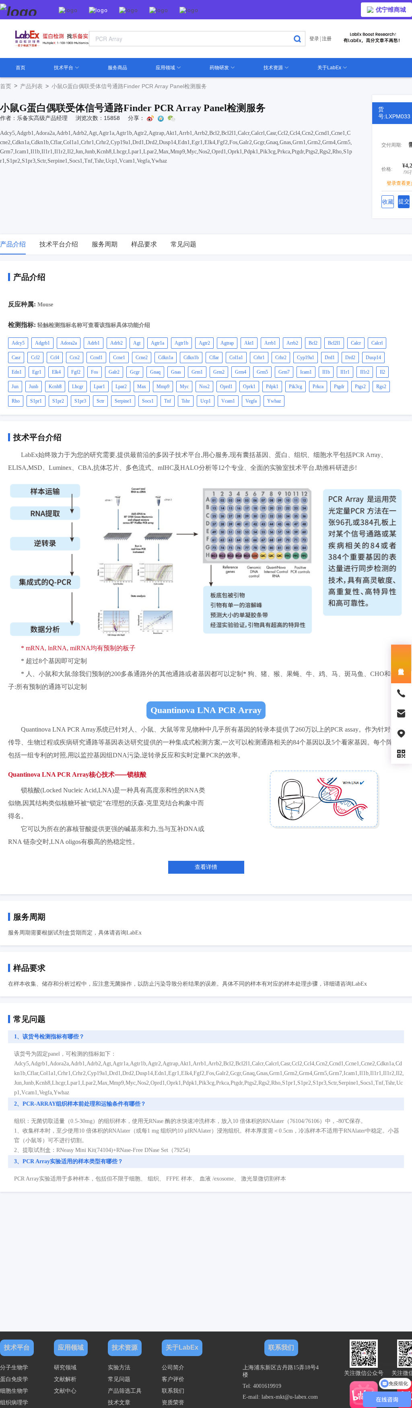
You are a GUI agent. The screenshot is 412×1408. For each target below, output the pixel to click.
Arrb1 (270, 343)
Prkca (318, 386)
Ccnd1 (96, 357)
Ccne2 (142, 357)
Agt (136, 343)
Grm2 (219, 372)
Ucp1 (205, 401)
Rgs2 (381, 386)
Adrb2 (116, 343)
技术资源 (274, 67)
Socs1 (148, 401)
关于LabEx (329, 67)
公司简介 (173, 1368)
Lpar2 (121, 386)
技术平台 (64, 67)
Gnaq (155, 372)
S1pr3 (80, 401)
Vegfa (251, 401)
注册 (327, 38)
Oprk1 (249, 386)
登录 (314, 38)
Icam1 (306, 372)
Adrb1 (93, 343)
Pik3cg (295, 386)
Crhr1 (259, 357)
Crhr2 (280, 357)
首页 (20, 67)
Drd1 (330, 357)
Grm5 (262, 372)
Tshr (185, 401)
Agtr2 (204, 343)
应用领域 (166, 67)
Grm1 (197, 372)
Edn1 (17, 372)
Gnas (176, 372)
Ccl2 (35, 357)
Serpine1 (123, 401)
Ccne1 (119, 357)
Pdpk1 (272, 386)
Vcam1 (228, 401)
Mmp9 (163, 386)
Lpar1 (99, 386)
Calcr (356, 343)
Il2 (382, 372)
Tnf (167, 401)
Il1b (326, 372)
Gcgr (135, 372)
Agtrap (227, 343)
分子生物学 (14, 1368)
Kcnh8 (55, 386)
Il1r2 (364, 372)
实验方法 (119, 1368)
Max (141, 386)
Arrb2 (292, 343)
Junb (33, 386)
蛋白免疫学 (14, 1379)
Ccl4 (54, 357)
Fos (94, 372)
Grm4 (240, 372)
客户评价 (173, 1379)
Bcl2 (313, 343)
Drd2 (350, 357)
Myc (184, 386)
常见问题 (119, 1379)
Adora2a (68, 343)
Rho (16, 401)
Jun (15, 386)
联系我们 (173, 1391)
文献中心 (65, 1391)
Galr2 (114, 372)
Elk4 (56, 372)
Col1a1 (236, 357)
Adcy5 (18, 343)
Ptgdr (339, 386)
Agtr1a (157, 343)
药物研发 (220, 67)
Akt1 (249, 343)
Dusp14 (373, 357)
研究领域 (65, 1368)
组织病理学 (14, 1403)
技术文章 (119, 1403)
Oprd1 (226, 386)
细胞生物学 (14, 1391)
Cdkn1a (165, 357)
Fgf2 (75, 372)
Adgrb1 (42, 343)
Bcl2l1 (334, 343)
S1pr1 (36, 401)
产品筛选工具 (125, 1391)
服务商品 (117, 67)
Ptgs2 (360, 386)
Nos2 (204, 386)
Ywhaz (274, 401)
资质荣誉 (173, 1403)
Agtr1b (181, 343)
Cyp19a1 (305, 357)
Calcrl (377, 343)
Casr (16, 357)
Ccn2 (75, 357)
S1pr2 (58, 401)
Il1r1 (345, 372)
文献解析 (65, 1379)
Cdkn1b (191, 357)
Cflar (214, 357)
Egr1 (36, 372)
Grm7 (284, 372)
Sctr (100, 401)
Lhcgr (77, 386)
